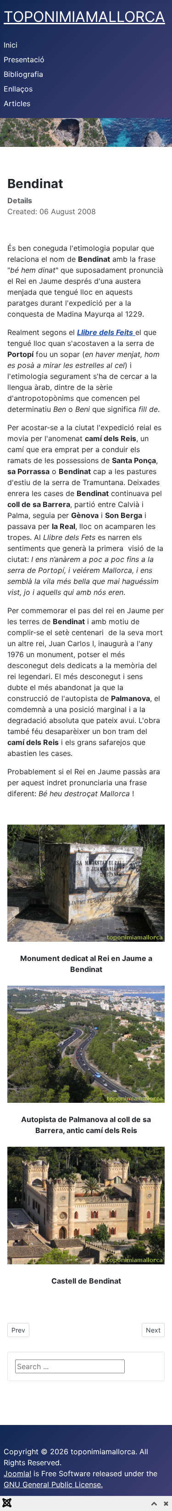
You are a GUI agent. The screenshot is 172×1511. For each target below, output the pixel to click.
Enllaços (18, 88)
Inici (10, 44)
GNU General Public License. (53, 1484)
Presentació (24, 59)
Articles (17, 103)
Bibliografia (23, 74)
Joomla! (17, 1473)
